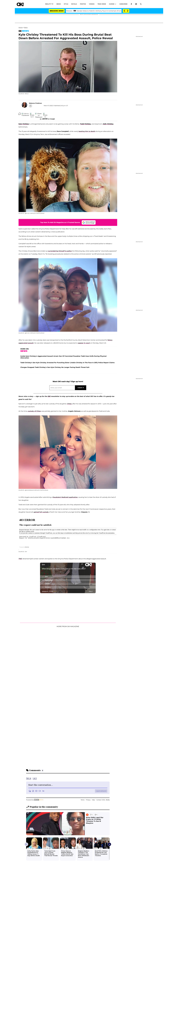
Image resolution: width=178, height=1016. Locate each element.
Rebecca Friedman (35, 103)
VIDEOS (91, 4)
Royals (74, 4)
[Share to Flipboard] (38, 114)
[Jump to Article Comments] (20, 114)
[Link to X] (140, 4)
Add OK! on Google (48, 119)
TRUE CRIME (102, 4)
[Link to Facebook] (131, 4)
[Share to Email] (45, 114)
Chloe (69, 404)
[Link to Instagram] (136, 4)
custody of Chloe (34, 411)
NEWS (58, 4)
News (26, 27)
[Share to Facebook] (25, 114)
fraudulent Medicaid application (65, 497)
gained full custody (41, 512)
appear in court (84, 343)
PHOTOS (83, 4)
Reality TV (49, 4)
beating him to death (87, 131)
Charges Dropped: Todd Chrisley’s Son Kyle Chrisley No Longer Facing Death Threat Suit (54, 367)
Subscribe (123, 4)
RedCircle (27, 547)
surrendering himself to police (60, 251)
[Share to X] (32, 114)
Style (66, 4)
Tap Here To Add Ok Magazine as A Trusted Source (60, 222)
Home (21, 27)
